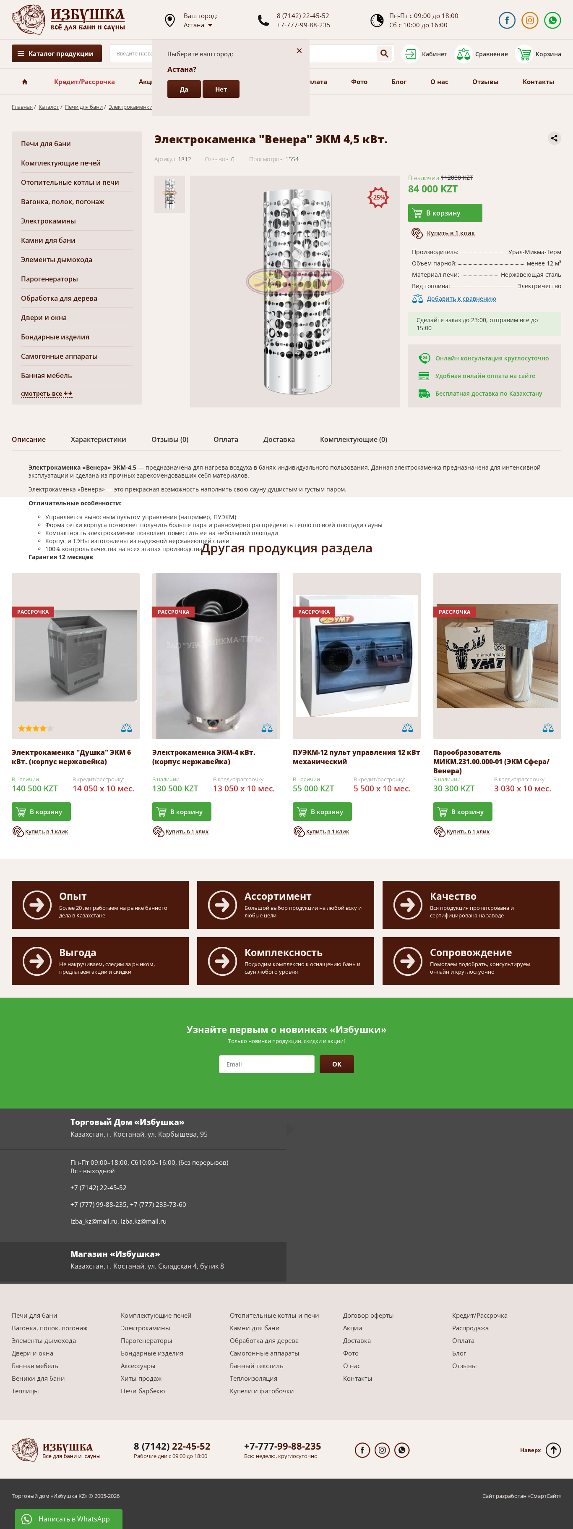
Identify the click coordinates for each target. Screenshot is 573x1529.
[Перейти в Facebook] (507, 20)
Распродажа (470, 1328)
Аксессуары (138, 1365)
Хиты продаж (141, 1378)
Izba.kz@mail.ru (144, 1221)
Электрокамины (48, 221)
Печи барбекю (143, 1391)
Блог (398, 81)
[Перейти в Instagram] (530, 20)
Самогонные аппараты (59, 356)
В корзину (443, 213)
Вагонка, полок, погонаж (62, 201)
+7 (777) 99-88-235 (98, 1204)
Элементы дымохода (56, 259)
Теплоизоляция (253, 1378)
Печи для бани (84, 106)
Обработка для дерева (59, 298)
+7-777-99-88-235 (304, 25)
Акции (149, 81)
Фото (359, 81)
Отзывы (485, 81)
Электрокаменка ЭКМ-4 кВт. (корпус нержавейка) (203, 757)
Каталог (49, 106)
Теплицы (25, 1391)
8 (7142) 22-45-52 (303, 15)
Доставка (357, 1340)
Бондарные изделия (55, 337)
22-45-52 (172, 1446)
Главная (22, 106)
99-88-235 (282, 1446)
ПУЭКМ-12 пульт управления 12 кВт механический (356, 757)
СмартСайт (544, 1496)
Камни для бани (48, 240)
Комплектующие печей (61, 163)
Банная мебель (46, 375)
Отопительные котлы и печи (70, 182)
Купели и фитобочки (262, 1391)
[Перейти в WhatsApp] (552, 20)
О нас (439, 81)
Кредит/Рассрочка (84, 81)
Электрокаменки (131, 106)
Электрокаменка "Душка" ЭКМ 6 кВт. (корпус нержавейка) (71, 757)
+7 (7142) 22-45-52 (98, 1187)
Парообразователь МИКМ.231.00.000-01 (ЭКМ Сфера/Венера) (491, 761)
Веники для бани (38, 1378)
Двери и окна (44, 317)
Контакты (539, 81)
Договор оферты (368, 1315)
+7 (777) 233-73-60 (158, 1204)
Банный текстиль (257, 1365)
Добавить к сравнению (461, 298)
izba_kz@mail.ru (93, 1221)
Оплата (315, 81)
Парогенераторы (49, 279)
